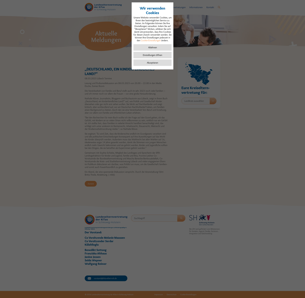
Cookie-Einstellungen (151, 40)
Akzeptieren (152, 62)
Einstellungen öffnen (152, 55)
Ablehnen (152, 47)
